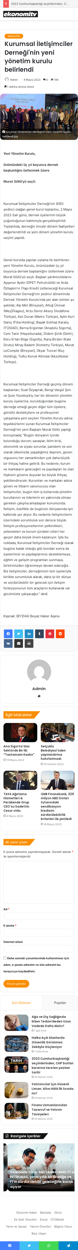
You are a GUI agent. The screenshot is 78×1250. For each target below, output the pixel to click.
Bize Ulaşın (39, 1233)
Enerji (43, 1219)
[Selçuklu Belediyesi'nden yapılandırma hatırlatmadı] (58, 732)
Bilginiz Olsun (63, 1226)
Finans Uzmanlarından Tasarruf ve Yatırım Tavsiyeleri (49, 1109)
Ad (6, 909)
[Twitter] (18, 633)
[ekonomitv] (20, 14)
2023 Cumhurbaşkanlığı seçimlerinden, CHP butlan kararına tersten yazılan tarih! (52, 1065)
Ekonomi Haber (26, 1212)
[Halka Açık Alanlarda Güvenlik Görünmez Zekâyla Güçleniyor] (16, 1044)
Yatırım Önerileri (40, 1226)
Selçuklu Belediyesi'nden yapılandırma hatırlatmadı (53, 752)
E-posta (9, 925)
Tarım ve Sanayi (16, 1226)
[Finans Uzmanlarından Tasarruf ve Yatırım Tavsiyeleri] (16, 1111)
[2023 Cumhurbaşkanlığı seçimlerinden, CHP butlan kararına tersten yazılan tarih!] (16, 1064)
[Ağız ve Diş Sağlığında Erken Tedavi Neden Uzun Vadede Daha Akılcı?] (16, 1023)
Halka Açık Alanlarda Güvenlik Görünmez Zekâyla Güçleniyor (48, 1042)
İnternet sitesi (13, 942)
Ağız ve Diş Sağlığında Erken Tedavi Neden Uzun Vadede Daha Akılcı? (51, 1021)
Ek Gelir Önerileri (25, 1219)
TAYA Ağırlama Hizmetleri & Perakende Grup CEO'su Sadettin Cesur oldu (16, 802)
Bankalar (45, 1212)
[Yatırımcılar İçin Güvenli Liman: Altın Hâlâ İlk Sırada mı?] (16, 1090)
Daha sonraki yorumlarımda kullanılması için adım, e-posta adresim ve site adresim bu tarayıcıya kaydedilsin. (36, 964)
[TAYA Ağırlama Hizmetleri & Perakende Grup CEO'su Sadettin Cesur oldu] (20, 780)
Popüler (60, 1003)
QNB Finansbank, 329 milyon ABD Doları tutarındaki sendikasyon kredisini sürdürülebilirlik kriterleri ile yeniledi (57, 806)
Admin (14, 79)
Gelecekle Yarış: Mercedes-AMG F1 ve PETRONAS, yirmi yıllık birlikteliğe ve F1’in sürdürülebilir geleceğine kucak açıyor (39, 1179)
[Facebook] (8, 633)
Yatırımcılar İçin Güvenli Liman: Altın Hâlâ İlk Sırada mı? (52, 1088)
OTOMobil (57, 1219)
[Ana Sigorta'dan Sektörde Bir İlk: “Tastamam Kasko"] (20, 732)
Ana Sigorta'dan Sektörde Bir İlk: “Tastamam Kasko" (18, 750)
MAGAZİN (14, 36)
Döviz (58, 1212)
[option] (39, 1167)
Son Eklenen (21, 1003)
